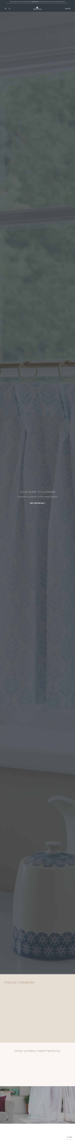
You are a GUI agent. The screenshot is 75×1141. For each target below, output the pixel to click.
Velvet (37, 1073)
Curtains (60, 1075)
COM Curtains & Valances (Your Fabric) (13, 1038)
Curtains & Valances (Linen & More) (60, 1014)
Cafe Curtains (60, 1073)
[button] (5, 9)
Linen (37, 1070)
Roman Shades (60, 1078)
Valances (60, 1070)
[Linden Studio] (37, 8)
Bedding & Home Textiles (36, 1038)
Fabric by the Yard (36, 1013)
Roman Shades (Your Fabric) (14, 1013)
